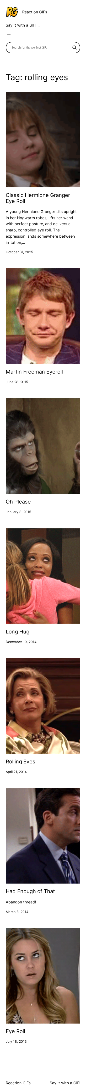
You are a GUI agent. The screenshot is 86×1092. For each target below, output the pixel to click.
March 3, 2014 (17, 912)
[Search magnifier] (74, 47)
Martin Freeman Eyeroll (34, 372)
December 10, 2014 (21, 642)
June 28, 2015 (17, 382)
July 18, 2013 (16, 1041)
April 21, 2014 (16, 772)
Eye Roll (15, 1031)
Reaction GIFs (34, 12)
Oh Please (18, 501)
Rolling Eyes (20, 761)
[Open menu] (8, 35)
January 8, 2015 (18, 512)
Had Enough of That (30, 891)
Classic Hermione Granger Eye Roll (38, 198)
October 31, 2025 (19, 252)
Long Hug (17, 631)
